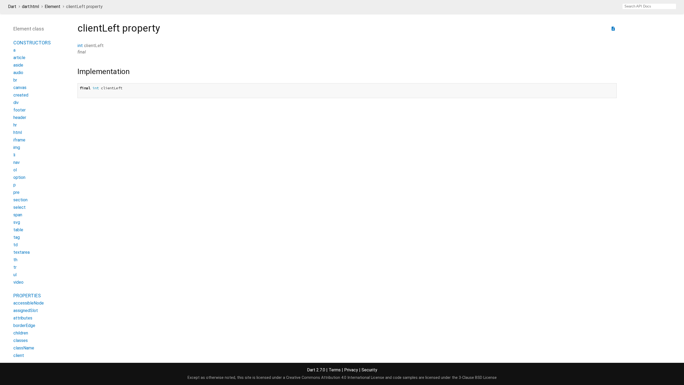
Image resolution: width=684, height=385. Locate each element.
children (20, 333)
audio (18, 72)
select (19, 207)
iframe (19, 140)
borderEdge (24, 325)
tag (16, 237)
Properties (27, 295)
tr (15, 267)
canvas (19, 87)
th (15, 259)
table (18, 229)
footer (19, 110)
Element (52, 6)
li (14, 154)
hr (15, 125)
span (17, 214)
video (18, 282)
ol (15, 169)
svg (16, 222)
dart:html (30, 6)
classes (20, 340)
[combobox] (649, 6)
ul (15, 274)
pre (16, 192)
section (20, 199)
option (19, 177)
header (19, 117)
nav (16, 162)
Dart (12, 6)
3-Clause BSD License (478, 377)
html (17, 132)
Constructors (32, 42)
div (16, 102)
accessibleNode (28, 303)
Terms (335, 369)
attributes (22, 318)
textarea (21, 252)
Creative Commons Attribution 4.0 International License (335, 377)
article (19, 57)
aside (18, 65)
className (23, 348)
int (80, 45)
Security (369, 369)
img (16, 147)
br (15, 80)
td (15, 244)
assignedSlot (25, 310)
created (20, 95)
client (18, 355)
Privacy (351, 369)
